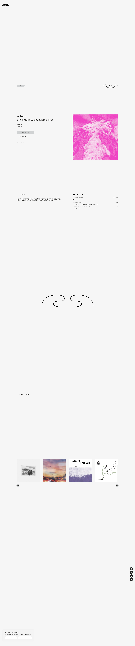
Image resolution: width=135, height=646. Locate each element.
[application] (95, 197)
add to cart (26, 132)
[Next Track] (82, 195)
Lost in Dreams (21, 143)
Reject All (11, 638)
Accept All (25, 638)
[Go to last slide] (17, 485)
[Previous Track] (74, 195)
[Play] (79, 195)
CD (17, 141)
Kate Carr (23, 116)
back (21, 85)
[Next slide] (117, 485)
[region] (18, 635)
